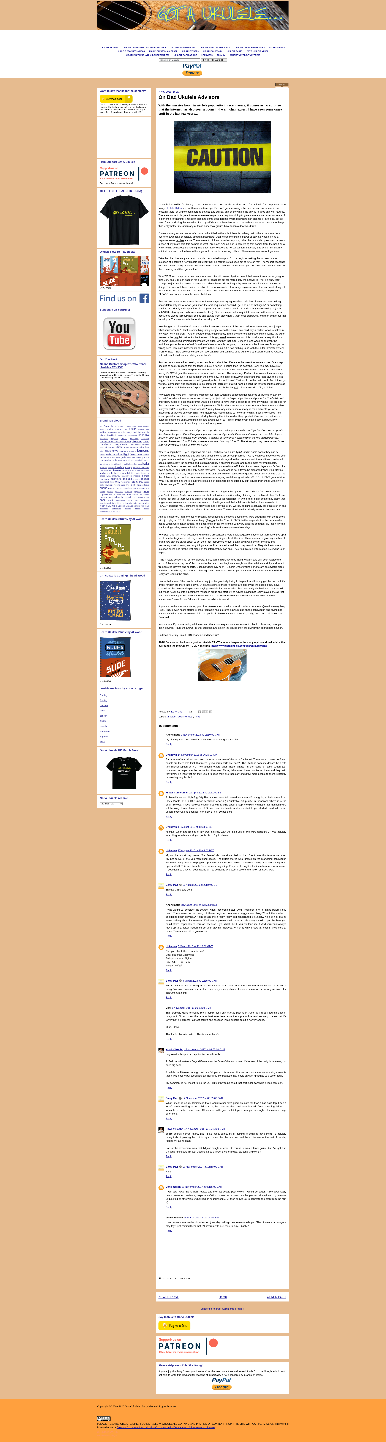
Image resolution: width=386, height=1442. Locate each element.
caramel (127, 441)
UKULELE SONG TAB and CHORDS (215, 47)
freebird (145, 454)
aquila (132, 429)
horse (125, 460)
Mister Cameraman (177, 792)
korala (124, 470)
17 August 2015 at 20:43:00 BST (196, 850)
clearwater (137, 441)
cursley (116, 444)
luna (108, 476)
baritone (104, 705)
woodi (146, 509)
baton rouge (126, 432)
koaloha (117, 470)
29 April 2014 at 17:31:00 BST (206, 792)
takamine (145, 500)
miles (112, 482)
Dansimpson (173, 1186)
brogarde (114, 439)
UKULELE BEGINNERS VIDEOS (131, 51)
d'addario (124, 444)
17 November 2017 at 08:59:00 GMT (202, 1098)
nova (139, 485)
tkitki (135, 503)
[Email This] (199, 711)
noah (133, 484)
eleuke (108, 451)
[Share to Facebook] (210, 711)
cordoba (104, 444)
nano (123, 485)
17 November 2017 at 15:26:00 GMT (204, 1129)
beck (135, 432)
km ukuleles (143, 467)
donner (119, 447)
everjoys (132, 451)
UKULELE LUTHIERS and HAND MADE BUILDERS (147, 55)
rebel (129, 494)
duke (126, 447)
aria (147, 429)
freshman (104, 457)
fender (109, 454)
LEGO (134, 426)
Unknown (171, 754)
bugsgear (145, 439)
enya (115, 450)
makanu (136, 479)
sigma (140, 497)
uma (114, 505)
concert (103, 715)
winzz (137, 509)
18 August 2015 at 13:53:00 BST (199, 904)
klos (135, 467)
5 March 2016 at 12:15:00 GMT (199, 980)
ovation (140, 488)
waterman (116, 509)
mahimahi (104, 479)
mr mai (139, 481)
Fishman (117, 426)
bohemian (132, 435)
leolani (114, 473)
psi (114, 494)
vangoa (121, 506)
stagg (136, 500)
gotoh (138, 457)
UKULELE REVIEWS (109, 47)
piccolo (103, 726)
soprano (104, 736)
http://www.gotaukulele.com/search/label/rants (239, 645)
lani (147, 470)
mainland (116, 478)
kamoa (111, 467)
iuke (118, 464)
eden (102, 451)
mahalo (145, 475)
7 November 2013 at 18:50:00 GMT (200, 734)
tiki (118, 503)
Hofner (128, 426)
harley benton (115, 460)
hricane (131, 460)
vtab (147, 506)
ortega (119, 488)
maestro (136, 476)
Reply (169, 744)
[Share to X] (206, 711)
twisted (141, 503)
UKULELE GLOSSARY (212, 51)
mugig (146, 482)
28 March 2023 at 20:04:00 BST (201, 1217)
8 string (103, 700)
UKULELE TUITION (277, 47)
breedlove (104, 439)
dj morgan (110, 447)
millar (117, 481)
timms (122, 503)
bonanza (143, 435)
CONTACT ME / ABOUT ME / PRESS (245, 55)
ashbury (104, 432)
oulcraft (126, 488)
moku (123, 482)
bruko (124, 438)
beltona (141, 432)
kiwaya (128, 467)
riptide (135, 494)
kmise (102, 470)
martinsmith (104, 482)
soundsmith (120, 500)
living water (136, 473)
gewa (118, 457)
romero (103, 497)
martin (145, 478)
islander (107, 464)
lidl (128, 473)
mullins (117, 485)
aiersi (140, 426)
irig (101, 464)
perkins (110, 492)
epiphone (123, 451)
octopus (145, 485)
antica (110, 429)
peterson (119, 492)
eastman (134, 447)
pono (146, 491)
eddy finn (144, 447)
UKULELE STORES (190, 51)
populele (104, 494)
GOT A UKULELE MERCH (258, 51)
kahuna (130, 464)
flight (126, 454)
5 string (103, 695)
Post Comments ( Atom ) (230, 1308)
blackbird (111, 435)
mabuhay (116, 476)
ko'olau (108, 470)
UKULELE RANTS (234, 51)
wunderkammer (106, 511)
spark (130, 500)
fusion (112, 457)
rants (197, 716)
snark (110, 500)
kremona (132, 470)
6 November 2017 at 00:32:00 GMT (191, 1007)
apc (126, 429)
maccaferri (127, 476)
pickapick (128, 492)
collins (146, 441)
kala (145, 463)
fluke (133, 454)
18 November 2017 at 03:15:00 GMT (202, 1186)
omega (111, 488)
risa (140, 494)
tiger (114, 503)
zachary (116, 511)
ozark (146, 488)
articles (171, 716)
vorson (137, 506)
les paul (122, 473)
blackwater (122, 435)
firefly (115, 454)
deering (138, 444)
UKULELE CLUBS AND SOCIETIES (250, 47)
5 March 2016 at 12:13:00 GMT (195, 946)
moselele (130, 482)
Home (223, 1296)
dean (132, 444)
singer (146, 497)
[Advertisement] (151, 36)
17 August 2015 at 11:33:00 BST (196, 827)
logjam (144, 473)
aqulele (141, 429)
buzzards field (117, 442)
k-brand (123, 464)
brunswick (134, 439)
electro (103, 721)
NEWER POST (168, 1296)
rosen (110, 497)
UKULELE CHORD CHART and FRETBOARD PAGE (144, 47)
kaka (140, 464)
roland (146, 494)
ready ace (121, 494)
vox (142, 506)
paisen (102, 492)
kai (135, 464)
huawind (138, 460)
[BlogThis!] (203, 711)
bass (102, 710)
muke (102, 485)
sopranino (104, 731)
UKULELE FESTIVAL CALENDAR (163, 51)
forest (139, 454)
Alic (101, 426)
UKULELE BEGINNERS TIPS (183, 47)
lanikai (103, 473)
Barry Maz (177, 711)
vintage (129, 506)
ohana (103, 488)
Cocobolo (108, 426)
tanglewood (105, 503)
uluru (108, 506)
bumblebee (105, 441)
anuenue (119, 429)
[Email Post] (190, 711)
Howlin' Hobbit (174, 1049)
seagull (128, 497)
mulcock (109, 485)
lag (138, 470)
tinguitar (129, 503)
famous (143, 450)
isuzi (113, 464)
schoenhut (119, 497)
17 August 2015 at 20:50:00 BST (200, 884)
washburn (104, 509)
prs (110, 494)
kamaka (103, 467)
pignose (137, 492)
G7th (123, 426)
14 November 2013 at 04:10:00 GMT (198, 754)
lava (109, 473)
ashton (111, 432)
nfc (127, 485)
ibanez (145, 460)
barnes (117, 432)
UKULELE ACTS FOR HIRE (185, 55)
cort (110, 444)
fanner (102, 454)
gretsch (145, 457)
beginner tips (185, 716)
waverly (128, 509)
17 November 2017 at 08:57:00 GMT (204, 1049)
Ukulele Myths (174, 208)
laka (143, 470)
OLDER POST (276, 1296)
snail (102, 500)
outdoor (133, 488)
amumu (103, 429)
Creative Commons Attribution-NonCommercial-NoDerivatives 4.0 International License (166, 1427)
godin (123, 457)
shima (134, 497)
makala (127, 478)
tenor (102, 741)
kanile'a (119, 467)
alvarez (146, 426)
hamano (104, 460)
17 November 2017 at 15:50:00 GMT (202, 1166)
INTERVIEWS (207, 55)
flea (120, 454)
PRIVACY (221, 55)
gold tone (131, 457)
